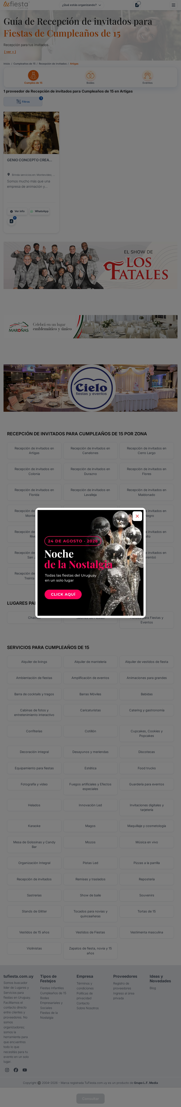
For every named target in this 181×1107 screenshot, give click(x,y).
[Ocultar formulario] (137, 516)
